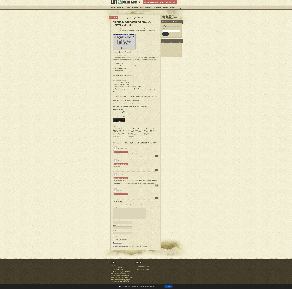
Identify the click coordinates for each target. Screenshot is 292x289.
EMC (112, 270)
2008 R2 (113, 266)
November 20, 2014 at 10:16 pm (121, 151)
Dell (129, 267)
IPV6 (129, 269)
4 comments (151, 18)
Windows (148, 7)
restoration (113, 277)
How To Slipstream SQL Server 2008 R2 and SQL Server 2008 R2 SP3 (149, 130)
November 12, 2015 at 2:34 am (120, 164)
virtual (123, 279)
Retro (128, 7)
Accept (168, 286)
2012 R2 (117, 266)
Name (114, 220)
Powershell (157, 7)
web (119, 281)
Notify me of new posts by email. (121, 239)
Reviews (172, 7)
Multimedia (120, 7)
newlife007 (127, 18)
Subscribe (165, 34)
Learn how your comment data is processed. (138, 246)
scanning (126, 277)
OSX (122, 273)
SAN (122, 277)
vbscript (117, 279)
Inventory (125, 269)
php (124, 273)
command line (125, 267)
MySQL (112, 273)
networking (117, 273)
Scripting (135, 7)
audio (128, 266)
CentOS (119, 268)
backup (112, 267)
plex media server (128, 273)
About (113, 7)
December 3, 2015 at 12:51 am (120, 178)
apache (125, 266)
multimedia (126, 272)
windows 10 (114, 283)
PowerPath (113, 275)
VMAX (112, 281)
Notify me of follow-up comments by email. (123, 236)
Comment (115, 207)
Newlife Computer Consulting (143, 269)
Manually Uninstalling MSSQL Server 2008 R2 (132, 23)
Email (114, 225)
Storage (165, 7)
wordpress (120, 283)
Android (121, 266)
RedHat (126, 275)
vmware (116, 281)
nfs (120, 273)
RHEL (120, 277)
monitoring (119, 272)
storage (130, 277)
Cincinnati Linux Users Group (143, 266)
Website (114, 230)
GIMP (122, 269)
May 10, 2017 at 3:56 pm (119, 194)
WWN (123, 283)
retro (116, 277)
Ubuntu (113, 279)
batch (115, 267)
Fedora (117, 270)
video (120, 279)
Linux (141, 7)
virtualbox (128, 279)
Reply (156, 155)
